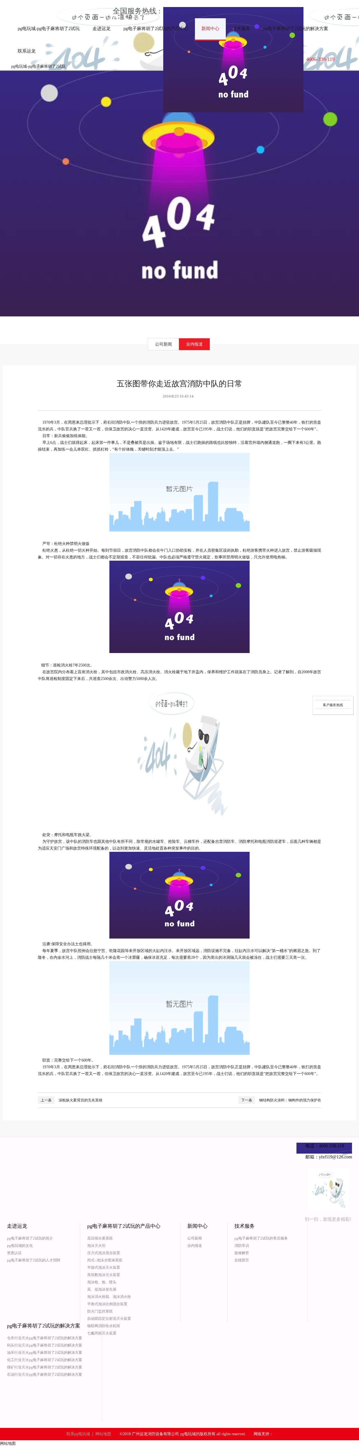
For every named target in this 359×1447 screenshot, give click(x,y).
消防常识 (241, 1245)
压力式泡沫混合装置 (103, 1253)
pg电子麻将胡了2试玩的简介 (30, 1238)
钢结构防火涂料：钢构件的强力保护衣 (290, 1100)
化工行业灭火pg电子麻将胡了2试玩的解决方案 (44, 1360)
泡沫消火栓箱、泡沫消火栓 (109, 1297)
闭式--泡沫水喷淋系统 (104, 1260)
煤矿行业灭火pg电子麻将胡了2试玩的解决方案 (44, 1367)
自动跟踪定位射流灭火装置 (109, 1318)
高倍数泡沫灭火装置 (103, 1275)
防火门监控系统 (100, 1311)
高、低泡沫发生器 (101, 1289)
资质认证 (14, 1253)
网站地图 (103, 1434)
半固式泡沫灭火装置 (103, 1267)
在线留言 (241, 1260)
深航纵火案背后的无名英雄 (80, 1100)
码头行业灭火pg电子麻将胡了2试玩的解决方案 (44, 1345)
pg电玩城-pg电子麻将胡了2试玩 (49, 28)
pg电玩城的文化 (20, 1245)
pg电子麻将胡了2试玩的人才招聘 (33, 1260)
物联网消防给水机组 (103, 1326)
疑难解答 (241, 1253)
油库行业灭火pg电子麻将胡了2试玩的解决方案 (44, 1352)
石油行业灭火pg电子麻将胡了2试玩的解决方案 (44, 1374)
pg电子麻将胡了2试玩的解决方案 (295, 28)
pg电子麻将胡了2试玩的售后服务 (261, 1238)
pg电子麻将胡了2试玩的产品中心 (155, 28)
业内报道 (194, 344)
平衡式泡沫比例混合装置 (107, 1304)
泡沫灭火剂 (96, 1245)
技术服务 (241, 28)
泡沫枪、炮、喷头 (101, 1282)
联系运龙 (27, 51)
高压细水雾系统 (100, 1238)
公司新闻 (163, 344)
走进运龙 (102, 28)
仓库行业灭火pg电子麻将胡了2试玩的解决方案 (44, 1338)
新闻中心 (210, 28)
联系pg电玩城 (78, 1434)
